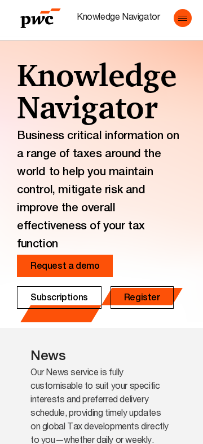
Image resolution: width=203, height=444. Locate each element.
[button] (183, 18)
